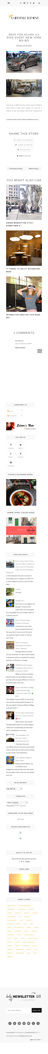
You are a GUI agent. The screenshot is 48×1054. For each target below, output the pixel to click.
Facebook (21, 457)
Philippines (17, 931)
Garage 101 (19, 601)
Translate (22, 806)
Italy (20, 916)
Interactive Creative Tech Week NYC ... (23, 316)
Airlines (33, 931)
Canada (19, 934)
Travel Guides (11, 905)
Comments (13, 416)
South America (11, 920)
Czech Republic (29, 934)
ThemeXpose (19, 1032)
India (25, 924)
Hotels (9, 931)
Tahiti (35, 953)
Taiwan (29, 927)
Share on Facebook (25, 140)
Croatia (17, 942)
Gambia (9, 945)
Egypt (9, 938)
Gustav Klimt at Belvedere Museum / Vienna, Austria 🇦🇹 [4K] (24, 715)
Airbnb (36, 927)
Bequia (16, 938)
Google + (11, 457)
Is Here (18, 589)
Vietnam (10, 956)
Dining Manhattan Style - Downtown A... (20, 224)
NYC (29, 156)
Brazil (23, 938)
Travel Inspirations (24, 905)
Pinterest (11, 448)
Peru (35, 949)
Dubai (21, 920)
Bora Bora (10, 934)
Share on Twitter (25, 145)
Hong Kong (25, 945)
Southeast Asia (19, 927)
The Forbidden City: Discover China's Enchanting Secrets (22, 738)
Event (25, 156)
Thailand (10, 924)
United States (21, 909)
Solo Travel (10, 909)
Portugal (10, 953)
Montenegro (20, 949)
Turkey (26, 931)
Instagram (11, 466)
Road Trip (31, 909)
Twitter (20, 448)
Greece (17, 945)
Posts (11, 411)
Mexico (9, 927)
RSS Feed (20, 819)
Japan (31, 924)
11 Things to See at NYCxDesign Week (23, 270)
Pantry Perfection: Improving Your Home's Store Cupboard (23, 645)
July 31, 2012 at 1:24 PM (23, 343)
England (27, 916)
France (18, 924)
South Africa (20, 953)
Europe (9, 913)
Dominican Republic (29, 942)
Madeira (10, 949)
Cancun (9, 942)
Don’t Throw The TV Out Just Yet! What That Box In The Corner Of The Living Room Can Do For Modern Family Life (20, 567)
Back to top (35, 1040)
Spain (28, 953)
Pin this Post (25, 150)
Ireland (34, 945)
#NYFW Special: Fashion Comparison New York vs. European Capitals (24, 668)
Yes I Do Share (11, 916)
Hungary (29, 920)
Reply (39, 351)
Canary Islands (32, 938)
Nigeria (29, 949)
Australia (18, 913)
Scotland (35, 913)
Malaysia (26, 913)
